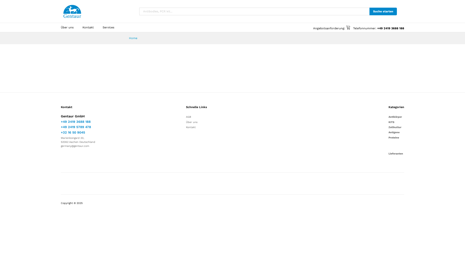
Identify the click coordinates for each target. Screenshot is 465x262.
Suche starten (383, 11)
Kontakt (88, 27)
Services (108, 27)
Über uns (67, 27)
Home (133, 38)
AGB (188, 116)
